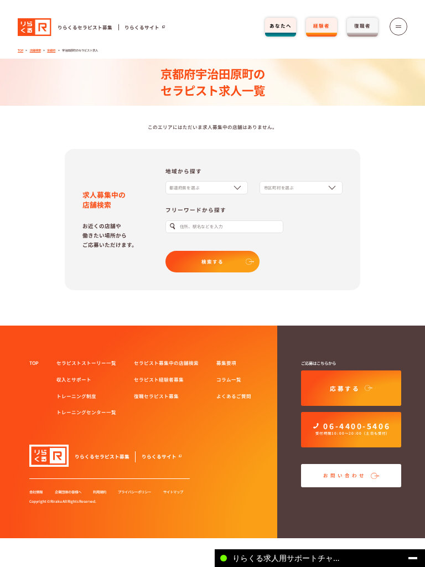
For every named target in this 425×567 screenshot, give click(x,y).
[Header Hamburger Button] (398, 26)
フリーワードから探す (195, 210)
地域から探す (183, 171)
